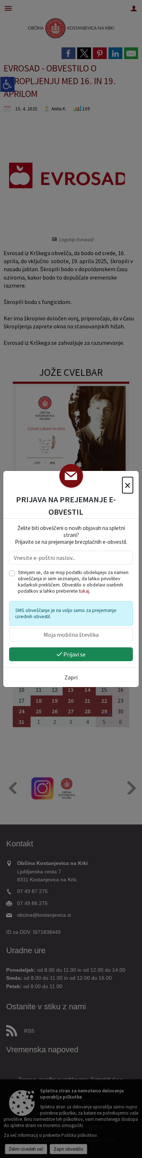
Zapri (71, 677)
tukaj (84, 591)
